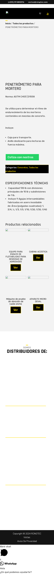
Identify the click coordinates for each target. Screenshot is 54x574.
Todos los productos (23, 23)
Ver (15, 267)
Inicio (8, 23)
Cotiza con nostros (20, 157)
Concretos (22, 167)
